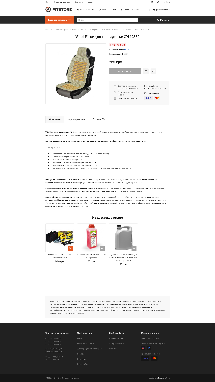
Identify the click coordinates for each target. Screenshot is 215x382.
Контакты (81, 359)
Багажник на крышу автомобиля (109, 301)
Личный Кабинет (116, 338)
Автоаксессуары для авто (142, 304)
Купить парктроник (85, 304)
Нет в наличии (125, 71)
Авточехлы (88, 307)
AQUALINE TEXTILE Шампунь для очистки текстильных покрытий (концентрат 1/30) (123, 258)
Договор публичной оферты (89, 348)
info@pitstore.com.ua (150, 338)
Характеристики (76, 119)
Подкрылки (127, 304)
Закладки (113, 348)
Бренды (80, 354)
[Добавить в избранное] (146, 71)
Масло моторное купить (74, 307)
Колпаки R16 (68, 313)
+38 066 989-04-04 (53, 341)
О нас (79, 338)
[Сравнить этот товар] (153, 71)
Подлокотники (125, 310)
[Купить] (70, 248)
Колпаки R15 (58, 313)
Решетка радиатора (139, 310)
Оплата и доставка (85, 343)
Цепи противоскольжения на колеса (108, 304)
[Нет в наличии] (102, 248)
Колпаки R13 (153, 310)
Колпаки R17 (79, 313)
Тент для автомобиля (123, 307)
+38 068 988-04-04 (53, 338)
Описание (54, 119)
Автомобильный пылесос (109, 310)
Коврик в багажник (72, 301)
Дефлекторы (142, 301)
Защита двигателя (57, 301)
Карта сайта (82, 364)
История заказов (116, 343)
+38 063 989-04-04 (53, 344)
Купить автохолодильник (67, 304)
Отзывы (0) (99, 119)
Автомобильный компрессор (87, 310)
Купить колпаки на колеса (104, 307)
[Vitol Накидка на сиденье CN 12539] (75, 73)
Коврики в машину (88, 301)
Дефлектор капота (130, 301)
